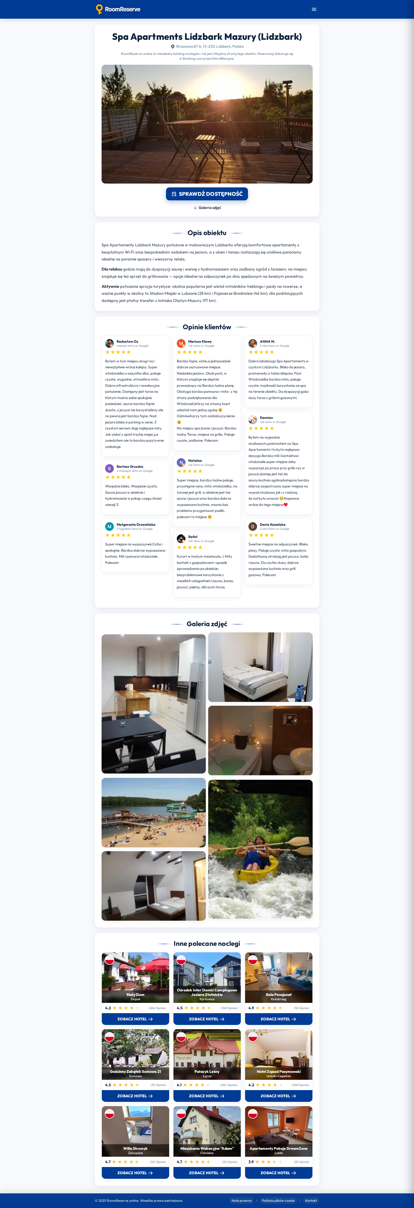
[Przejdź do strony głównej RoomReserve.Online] (118, 9)
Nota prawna (242, 1200)
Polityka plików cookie (278, 1200)
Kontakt (311, 1200)
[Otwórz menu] (314, 9)
